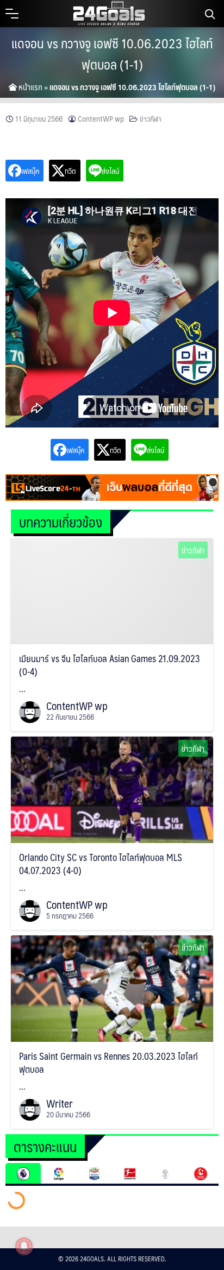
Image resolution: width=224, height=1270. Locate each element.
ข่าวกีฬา (150, 118)
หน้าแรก (29, 86)
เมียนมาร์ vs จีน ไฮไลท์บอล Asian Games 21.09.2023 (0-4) (109, 665)
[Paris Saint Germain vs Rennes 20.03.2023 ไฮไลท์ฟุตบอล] (112, 987)
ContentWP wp (101, 118)
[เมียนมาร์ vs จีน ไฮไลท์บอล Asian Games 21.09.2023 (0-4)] (112, 590)
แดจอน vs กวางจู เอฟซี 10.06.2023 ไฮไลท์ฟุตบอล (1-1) (112, 53)
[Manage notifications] (24, 1246)
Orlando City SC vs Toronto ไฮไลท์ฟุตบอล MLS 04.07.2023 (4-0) (100, 864)
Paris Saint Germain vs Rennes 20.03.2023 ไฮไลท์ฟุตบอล (108, 1062)
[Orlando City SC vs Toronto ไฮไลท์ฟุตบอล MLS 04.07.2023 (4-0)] (112, 788)
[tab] (23, 1173)
